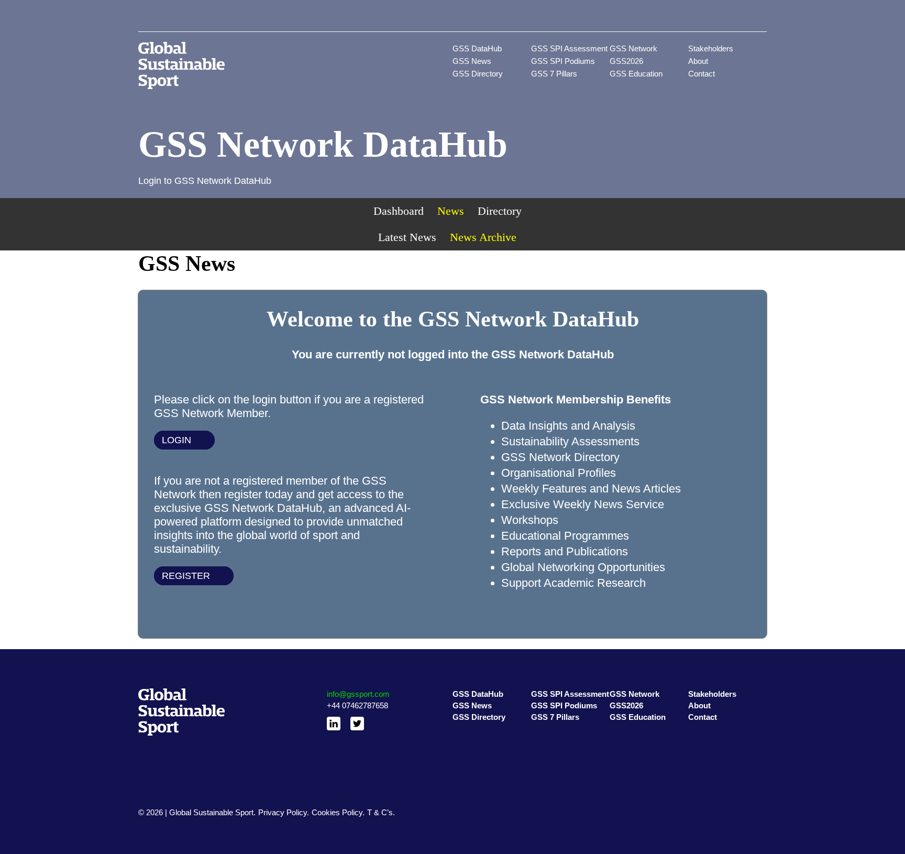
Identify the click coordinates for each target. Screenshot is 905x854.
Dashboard (398, 210)
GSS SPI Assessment (569, 48)
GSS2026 (626, 61)
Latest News (407, 237)
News (450, 210)
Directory (500, 210)
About (698, 61)
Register (186, 576)
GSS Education (636, 73)
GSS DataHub (477, 48)
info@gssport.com (358, 693)
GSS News (471, 61)
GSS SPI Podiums (563, 61)
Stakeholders (710, 48)
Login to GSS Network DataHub (204, 181)
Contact (701, 73)
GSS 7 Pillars (554, 73)
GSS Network (633, 48)
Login (176, 440)
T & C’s (380, 812)
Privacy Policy (282, 812)
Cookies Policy (337, 812)
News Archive (483, 237)
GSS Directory (477, 73)
